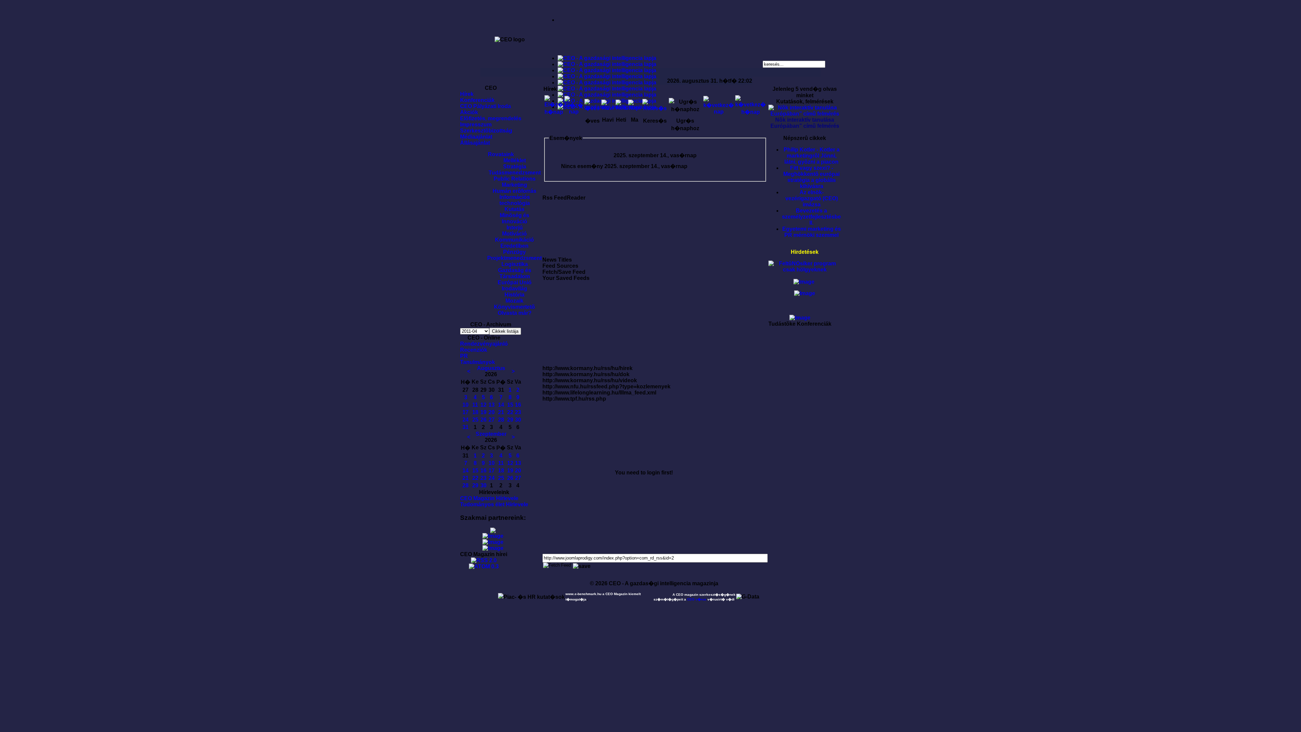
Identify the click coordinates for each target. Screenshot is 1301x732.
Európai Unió (515, 282)
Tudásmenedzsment (515, 173)
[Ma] (634, 108)
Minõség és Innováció (514, 218)
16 (518, 405)
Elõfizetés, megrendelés (490, 118)
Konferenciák (477, 100)
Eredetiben (514, 246)
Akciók (469, 112)
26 (483, 420)
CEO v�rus (696, 599)
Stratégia (514, 166)
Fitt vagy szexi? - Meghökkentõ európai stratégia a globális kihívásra (811, 177)
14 (501, 405)
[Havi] (607, 108)
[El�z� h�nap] (553, 112)
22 (510, 412)
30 (518, 420)
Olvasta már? (515, 313)
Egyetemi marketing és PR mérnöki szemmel (811, 232)
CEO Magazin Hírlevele (489, 498)
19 (483, 412)
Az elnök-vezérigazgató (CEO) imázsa (811, 198)
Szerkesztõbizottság (486, 131)
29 (510, 420)
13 (492, 405)
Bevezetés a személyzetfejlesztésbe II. (811, 217)
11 (475, 405)
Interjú (515, 227)
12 (483, 405)
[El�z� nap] (573, 112)
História (514, 295)
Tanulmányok (477, 362)
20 (492, 412)
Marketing (514, 185)
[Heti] (621, 108)
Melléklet (514, 160)
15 (510, 405)
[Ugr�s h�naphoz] (685, 109)
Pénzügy (514, 252)
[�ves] (592, 108)
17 (465, 412)
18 (475, 412)
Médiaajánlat (476, 137)
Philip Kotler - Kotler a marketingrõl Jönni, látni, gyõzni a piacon (812, 156)
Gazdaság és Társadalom (514, 273)
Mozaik (514, 301)
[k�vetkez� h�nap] (750, 112)
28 (501, 420)
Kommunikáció (514, 240)
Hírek (467, 94)
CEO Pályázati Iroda (485, 106)
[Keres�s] (654, 108)
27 (492, 420)
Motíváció (514, 234)
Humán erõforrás (514, 191)
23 (518, 412)
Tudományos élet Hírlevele (494, 504)
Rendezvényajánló (484, 344)
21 (501, 412)
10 (465, 405)
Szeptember (491, 434)
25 (475, 420)
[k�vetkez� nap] (718, 112)
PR (464, 356)
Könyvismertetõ (514, 307)
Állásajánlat (475, 143)
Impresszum (476, 124)
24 (465, 420)
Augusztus (491, 368)
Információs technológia (514, 200)
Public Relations (515, 179)
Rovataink (501, 154)
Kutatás (514, 209)
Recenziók (473, 350)
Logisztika (514, 264)
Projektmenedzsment (514, 258)
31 (465, 427)
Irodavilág (514, 288)
